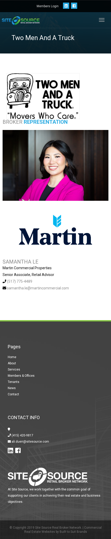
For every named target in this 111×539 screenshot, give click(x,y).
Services (14, 369)
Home (12, 357)
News (12, 388)
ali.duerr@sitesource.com (30, 441)
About (12, 363)
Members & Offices (21, 376)
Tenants (13, 382)
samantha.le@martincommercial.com (38, 288)
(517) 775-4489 (19, 281)
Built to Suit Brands (73, 532)
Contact (13, 394)
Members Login (48, 6)
